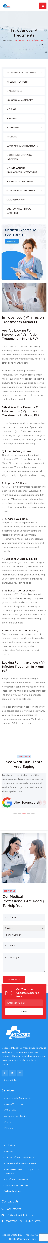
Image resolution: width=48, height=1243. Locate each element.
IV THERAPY (12, 118)
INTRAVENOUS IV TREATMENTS (21, 72)
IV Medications (10, 1110)
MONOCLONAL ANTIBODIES (20, 100)
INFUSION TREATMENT (17, 82)
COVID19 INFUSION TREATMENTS (22, 146)
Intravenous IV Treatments (17, 1098)
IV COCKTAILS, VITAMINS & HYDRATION (19, 157)
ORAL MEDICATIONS (16, 199)
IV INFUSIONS (13, 127)
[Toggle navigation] (42, 6)
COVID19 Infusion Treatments (18, 1157)
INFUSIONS (12, 136)
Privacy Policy (10, 1080)
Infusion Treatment (13, 1104)
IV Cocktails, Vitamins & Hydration (20, 1163)
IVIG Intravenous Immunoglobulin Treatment (21, 1171)
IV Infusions (9, 1145)
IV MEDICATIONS (14, 91)
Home (9, 41)
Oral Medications (11, 1191)
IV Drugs (7, 1122)
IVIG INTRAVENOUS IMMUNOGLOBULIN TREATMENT (22, 170)
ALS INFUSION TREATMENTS (20, 181)
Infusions (8, 1151)
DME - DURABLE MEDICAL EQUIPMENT (19, 211)
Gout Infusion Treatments (16, 1185)
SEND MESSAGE (13, 979)
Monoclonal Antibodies (15, 1116)
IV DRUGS (11, 109)
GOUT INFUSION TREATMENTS (21, 190)
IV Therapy (9, 1128)
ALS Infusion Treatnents (15, 1179)
